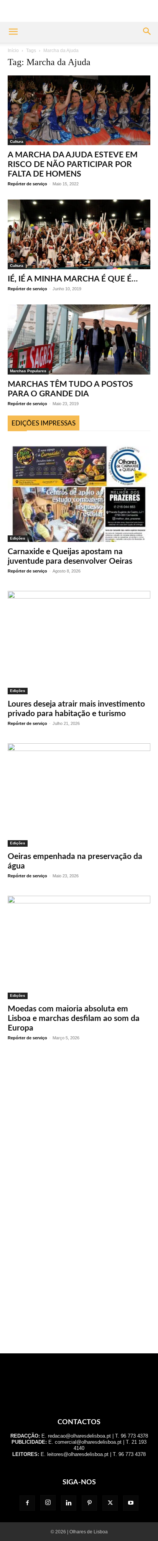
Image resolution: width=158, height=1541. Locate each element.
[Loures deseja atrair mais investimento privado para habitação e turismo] (79, 642)
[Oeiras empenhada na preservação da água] (79, 795)
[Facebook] (27, 1503)
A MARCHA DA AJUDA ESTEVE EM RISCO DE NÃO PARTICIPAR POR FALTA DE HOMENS (73, 164)
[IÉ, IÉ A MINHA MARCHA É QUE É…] (79, 234)
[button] (13, 32)
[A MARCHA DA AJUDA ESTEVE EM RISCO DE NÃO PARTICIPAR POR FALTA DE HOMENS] (79, 110)
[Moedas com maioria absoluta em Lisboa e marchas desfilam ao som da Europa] (79, 947)
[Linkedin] (68, 1503)
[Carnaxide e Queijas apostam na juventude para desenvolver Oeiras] (79, 490)
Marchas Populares (28, 371)
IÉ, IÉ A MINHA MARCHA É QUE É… (73, 279)
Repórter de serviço (27, 184)
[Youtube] (130, 1503)
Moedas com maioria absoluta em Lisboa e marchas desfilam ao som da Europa (74, 1018)
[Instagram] (48, 1502)
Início (13, 50)
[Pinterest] (89, 1503)
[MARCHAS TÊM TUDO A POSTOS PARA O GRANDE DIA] (79, 339)
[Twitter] (110, 1503)
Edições (17, 538)
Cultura (16, 141)
